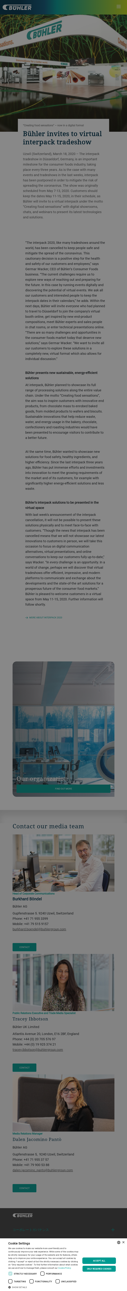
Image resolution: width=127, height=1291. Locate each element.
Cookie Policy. (64, 1268)
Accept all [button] (99, 1260)
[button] (43, 1287)
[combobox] (118, 1242)
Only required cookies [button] (99, 1268)
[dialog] (63, 1264)
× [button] (123, 1242)
